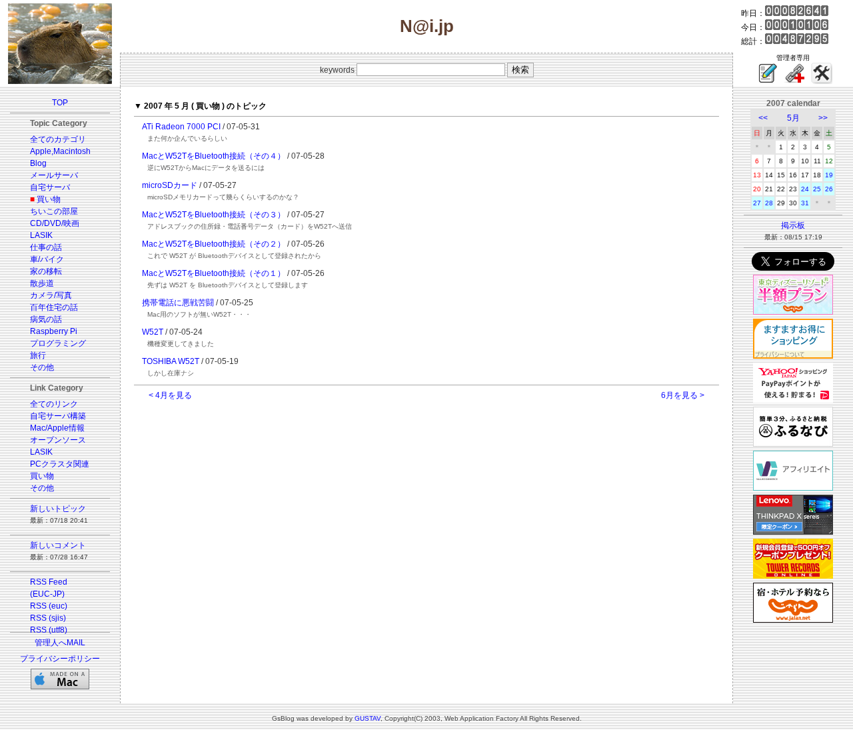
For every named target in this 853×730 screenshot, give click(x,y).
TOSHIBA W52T (170, 361)
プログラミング (58, 343)
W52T (152, 332)
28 (769, 203)
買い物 (49, 199)
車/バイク (47, 259)
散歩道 (42, 283)
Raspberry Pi (53, 331)
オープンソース (58, 440)
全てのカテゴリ (58, 139)
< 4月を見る (170, 395)
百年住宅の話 (54, 307)
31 (805, 203)
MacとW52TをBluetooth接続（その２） (213, 244)
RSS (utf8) (48, 630)
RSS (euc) (48, 606)
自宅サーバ (50, 187)
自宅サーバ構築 (58, 416)
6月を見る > (682, 395)
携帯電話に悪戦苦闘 (178, 302)
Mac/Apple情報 (57, 428)
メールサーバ (54, 175)
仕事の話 (46, 247)
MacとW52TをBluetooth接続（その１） (213, 273)
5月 (793, 118)
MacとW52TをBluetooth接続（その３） (213, 214)
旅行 (38, 355)
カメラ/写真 (51, 295)
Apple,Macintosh (60, 151)
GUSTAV (368, 718)
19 (829, 175)
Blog (38, 163)
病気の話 (46, 319)
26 (829, 189)
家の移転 (46, 271)
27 (757, 203)
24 (805, 189)
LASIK (41, 235)
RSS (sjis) (48, 618)
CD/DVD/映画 (54, 223)
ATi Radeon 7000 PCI (181, 126)
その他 (42, 367)
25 (817, 189)
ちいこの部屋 (54, 211)
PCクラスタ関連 (59, 464)
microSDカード (169, 185)
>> (823, 118)
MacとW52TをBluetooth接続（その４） (213, 156)
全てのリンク (54, 404)
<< (763, 118)
